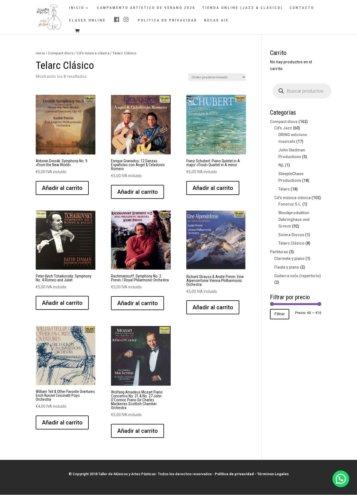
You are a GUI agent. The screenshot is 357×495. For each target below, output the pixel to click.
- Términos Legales (272, 474)
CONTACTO (302, 8)
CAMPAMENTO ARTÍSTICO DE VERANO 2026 (146, 8)
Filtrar (279, 314)
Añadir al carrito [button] (62, 188)
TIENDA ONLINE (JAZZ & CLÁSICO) (242, 8)
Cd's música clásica (92, 53)
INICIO (76, 8)
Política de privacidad (167, 20)
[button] (340, 478)
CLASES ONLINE (87, 20)
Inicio (40, 53)
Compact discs (60, 53)
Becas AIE (216, 20)
